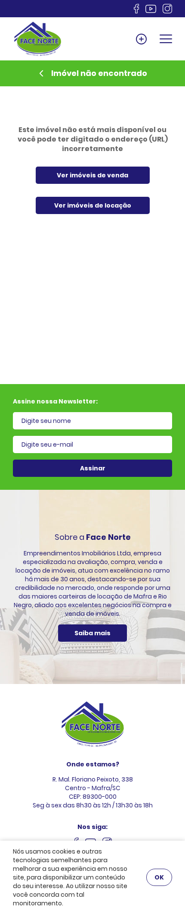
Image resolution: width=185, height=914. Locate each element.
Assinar (92, 468)
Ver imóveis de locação (92, 205)
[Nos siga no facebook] (136, 8)
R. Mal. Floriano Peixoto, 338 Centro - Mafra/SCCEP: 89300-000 (92, 788)
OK (159, 877)
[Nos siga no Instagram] (167, 8)
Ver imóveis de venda (92, 175)
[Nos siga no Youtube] (150, 9)
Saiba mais (92, 633)
